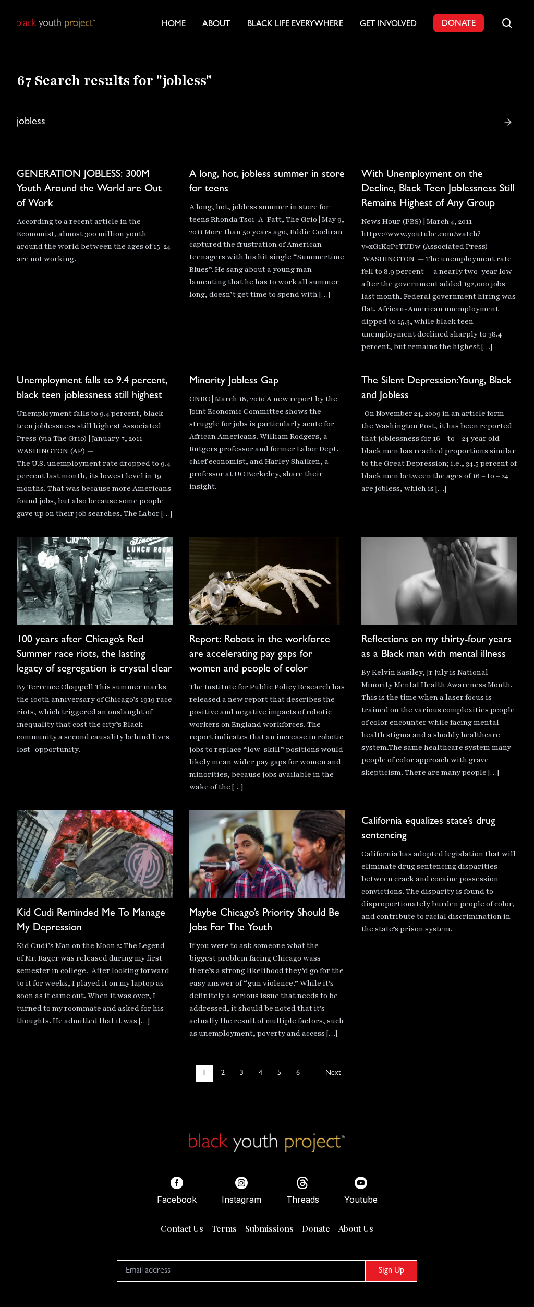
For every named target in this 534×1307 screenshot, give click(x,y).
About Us (355, 1228)
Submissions (269, 1228)
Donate (316, 1228)
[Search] (508, 122)
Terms (224, 1228)
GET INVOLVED (388, 24)
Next (333, 1073)
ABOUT (216, 24)
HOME (174, 24)
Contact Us (182, 1228)
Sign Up (391, 1271)
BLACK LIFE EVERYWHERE (295, 24)
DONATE (459, 24)
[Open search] (506, 23)
